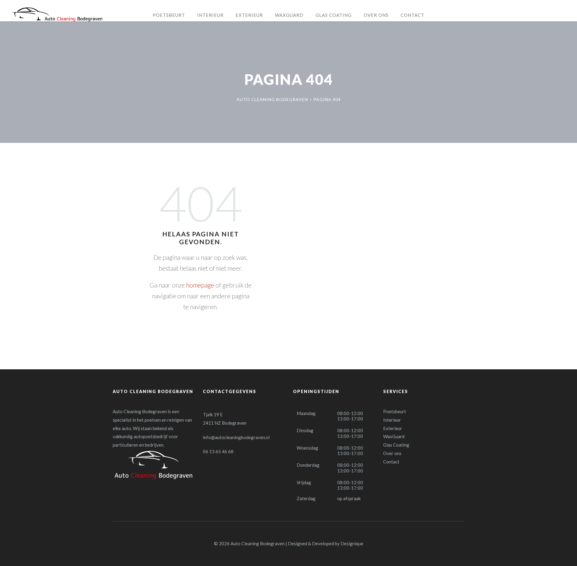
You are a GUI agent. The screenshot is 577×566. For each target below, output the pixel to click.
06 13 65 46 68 (218, 451)
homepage (200, 285)
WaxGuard (394, 436)
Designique (351, 543)
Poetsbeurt (394, 411)
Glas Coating (396, 445)
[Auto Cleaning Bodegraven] (57, 14)
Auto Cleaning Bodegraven (257, 543)
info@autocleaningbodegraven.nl (236, 437)
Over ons (392, 453)
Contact (391, 461)
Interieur (392, 420)
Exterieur (392, 428)
